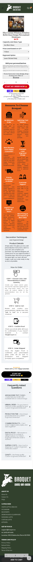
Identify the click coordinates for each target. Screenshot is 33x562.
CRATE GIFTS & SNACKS (9, 507)
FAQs (3, 499)
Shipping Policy (6, 548)
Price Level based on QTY (12, 49)
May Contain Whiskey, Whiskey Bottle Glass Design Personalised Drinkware (16, 35)
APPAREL (4, 522)
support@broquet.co (8, 530)
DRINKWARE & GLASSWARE (10, 514)
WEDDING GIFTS (7, 517)
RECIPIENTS (5, 512)
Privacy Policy (5, 542)
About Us (4, 494)
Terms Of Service (6, 550)
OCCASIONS (5, 509)
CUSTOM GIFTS (6, 519)
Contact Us (4, 497)
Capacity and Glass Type (12, 42)
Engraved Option (9, 55)
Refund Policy (5, 545)
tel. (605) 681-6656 (7, 532)
